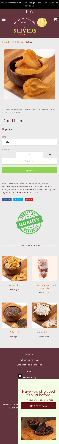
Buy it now (29, 170)
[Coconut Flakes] (44, 315)
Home (4, 42)
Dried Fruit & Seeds (15, 42)
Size (4, 137)
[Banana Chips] (14, 268)
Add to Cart (29, 161)
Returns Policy (29, 377)
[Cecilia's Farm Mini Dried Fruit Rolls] (44, 268)
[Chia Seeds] (14, 315)
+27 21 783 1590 (31, 360)
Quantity (6, 149)
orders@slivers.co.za (32, 364)
